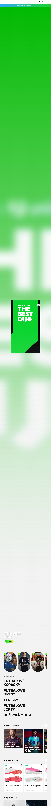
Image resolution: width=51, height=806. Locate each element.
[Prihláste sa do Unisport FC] (42, 1)
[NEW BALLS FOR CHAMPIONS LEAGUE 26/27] (10, 662)
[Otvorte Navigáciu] (48, 1)
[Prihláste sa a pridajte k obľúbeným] (21, 765)
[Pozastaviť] (38, 305)
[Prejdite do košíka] (45, 1)
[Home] (5, 2)
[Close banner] (50, 5)
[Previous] (43, 725)
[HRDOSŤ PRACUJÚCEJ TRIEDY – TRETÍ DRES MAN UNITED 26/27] (37, 662)
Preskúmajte (9, 641)
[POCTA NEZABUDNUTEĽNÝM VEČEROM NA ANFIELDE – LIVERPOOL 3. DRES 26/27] (24, 662)
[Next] (46, 725)
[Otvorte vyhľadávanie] (40, 2)
